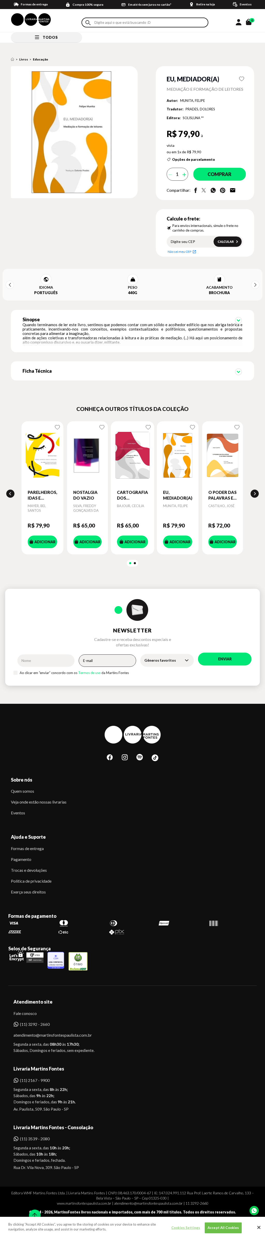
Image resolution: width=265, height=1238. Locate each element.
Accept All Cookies (223, 1228)
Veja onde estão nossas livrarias (39, 801)
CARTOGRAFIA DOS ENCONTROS (132, 495)
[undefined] (75, 132)
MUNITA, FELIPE (192, 100)
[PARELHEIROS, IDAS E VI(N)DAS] (42, 455)
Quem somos (22, 791)
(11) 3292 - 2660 (35, 1024)
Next (255, 285)
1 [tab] (130, 563)
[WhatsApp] (254, 1210)
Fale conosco (25, 1013)
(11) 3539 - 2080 (35, 1138)
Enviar (225, 659)
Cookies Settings (185, 1228)
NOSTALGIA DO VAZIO (85, 495)
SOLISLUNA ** (193, 118)
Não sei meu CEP (179, 252)
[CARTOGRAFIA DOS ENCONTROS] (132, 455)
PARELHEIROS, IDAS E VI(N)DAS (42, 495)
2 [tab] (135, 563)
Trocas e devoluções (29, 870)
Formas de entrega (27, 848)
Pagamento (21, 859)
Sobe (33, 1212)
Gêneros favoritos (160, 660)
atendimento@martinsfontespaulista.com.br (48, 1035)
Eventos (18, 812)
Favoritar (241, 79)
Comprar (219, 174)
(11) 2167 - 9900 (35, 1080)
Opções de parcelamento (193, 159)
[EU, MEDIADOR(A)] (177, 455)
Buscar (88, 22)
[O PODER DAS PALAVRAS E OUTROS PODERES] (222, 455)
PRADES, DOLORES (200, 109)
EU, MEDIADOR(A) (177, 495)
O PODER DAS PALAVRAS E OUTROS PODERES (222, 495)
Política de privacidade (31, 880)
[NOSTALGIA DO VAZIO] (87, 455)
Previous (10, 285)
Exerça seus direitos (28, 891)
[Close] (258, 1227)
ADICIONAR (44, 542)
